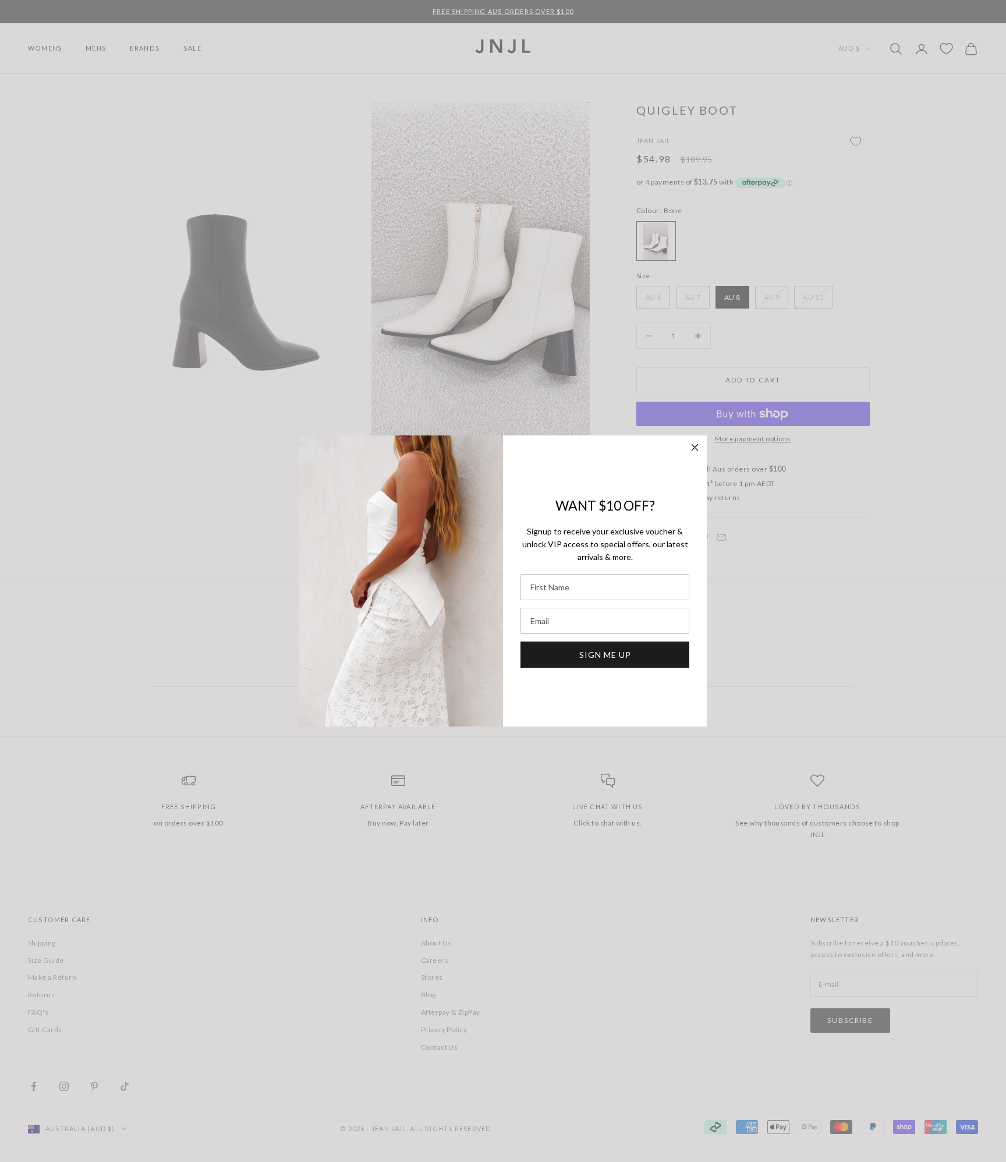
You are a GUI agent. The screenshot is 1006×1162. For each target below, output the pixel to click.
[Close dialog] (695, 447)
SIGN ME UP (605, 655)
